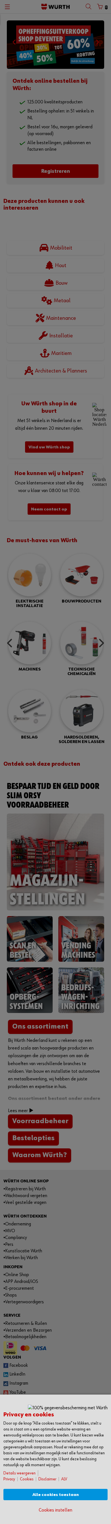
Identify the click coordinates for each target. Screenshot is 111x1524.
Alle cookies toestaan (55, 1495)
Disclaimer (47, 1479)
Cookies (27, 1479)
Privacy (9, 1479)
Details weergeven (19, 1473)
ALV (64, 1479)
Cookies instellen (55, 1510)
